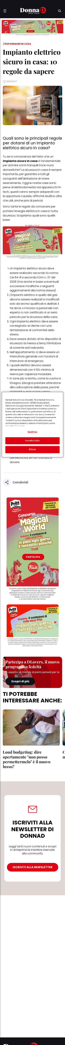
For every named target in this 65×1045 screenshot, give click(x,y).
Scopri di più (20, 681)
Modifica (32, 431)
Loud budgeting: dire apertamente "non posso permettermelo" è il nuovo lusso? (26, 759)
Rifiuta (32, 449)
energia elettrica (26, 211)
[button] (4, 10)
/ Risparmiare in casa (17, 44)
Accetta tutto (32, 440)
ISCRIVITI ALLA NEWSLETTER (33, 867)
